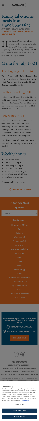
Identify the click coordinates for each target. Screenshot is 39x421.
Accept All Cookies (19, 417)
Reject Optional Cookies (19, 410)
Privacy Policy (25, 400)
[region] (19, 401)
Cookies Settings (19, 404)
